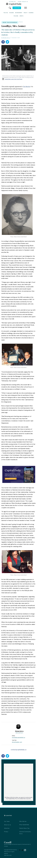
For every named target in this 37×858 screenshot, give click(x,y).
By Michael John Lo (5, 37)
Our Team (7, 821)
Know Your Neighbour (10, 22)
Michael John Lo (19, 731)
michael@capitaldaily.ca (18, 737)
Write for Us (7, 825)
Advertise (6, 828)
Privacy (6, 831)
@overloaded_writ (17, 742)
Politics (6, 12)
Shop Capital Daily (24, 824)
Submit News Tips (24, 828)
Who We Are (22, 821)
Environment (18, 12)
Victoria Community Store (25, 832)
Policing (16, 16)
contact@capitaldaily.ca (18, 750)
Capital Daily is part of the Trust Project (13, 79)
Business (31, 12)
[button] (25, 7)
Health (25, 12)
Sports (21, 16)
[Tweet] (7, 42)
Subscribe (17, 8)
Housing (11, 12)
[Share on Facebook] (3, 42)
